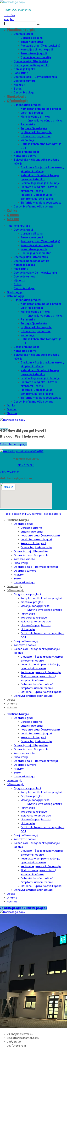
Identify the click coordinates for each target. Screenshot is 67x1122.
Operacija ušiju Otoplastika (31, 61)
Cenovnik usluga (24, 92)
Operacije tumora (25, 80)
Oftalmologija (18, 101)
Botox (17, 88)
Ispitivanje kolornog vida (36, 132)
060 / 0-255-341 (10, 471)
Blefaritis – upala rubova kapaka (41, 202)
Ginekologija (16, 96)
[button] (17, 9)
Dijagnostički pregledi (27, 105)
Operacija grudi (23, 34)
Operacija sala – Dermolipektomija (35, 77)
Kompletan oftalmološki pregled (41, 108)
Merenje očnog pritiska (35, 116)
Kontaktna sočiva (25, 155)
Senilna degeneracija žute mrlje (40, 183)
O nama (13, 215)
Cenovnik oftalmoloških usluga (33, 206)
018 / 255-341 (26, 465)
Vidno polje (28, 140)
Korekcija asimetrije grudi (37, 49)
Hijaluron (19, 84)
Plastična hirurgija (21, 30)
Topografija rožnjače (34, 128)
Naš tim (13, 219)
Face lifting (21, 73)
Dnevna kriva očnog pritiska (45, 120)
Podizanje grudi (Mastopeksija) (40, 45)
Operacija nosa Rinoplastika (31, 65)
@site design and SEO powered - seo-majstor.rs (33, 513)
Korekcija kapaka (24, 69)
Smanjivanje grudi (32, 41)
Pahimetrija (28, 124)
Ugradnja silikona (32, 37)
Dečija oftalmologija (27, 151)
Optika (12, 210)
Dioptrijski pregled (32, 112)
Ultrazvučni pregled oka (36, 136)
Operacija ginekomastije (36, 57)
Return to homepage (13, 444)
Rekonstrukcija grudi (34, 53)
